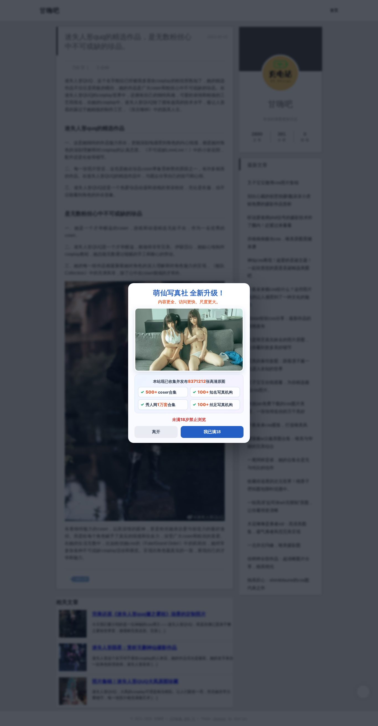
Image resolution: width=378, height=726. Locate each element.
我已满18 (212, 431)
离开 (156, 431)
